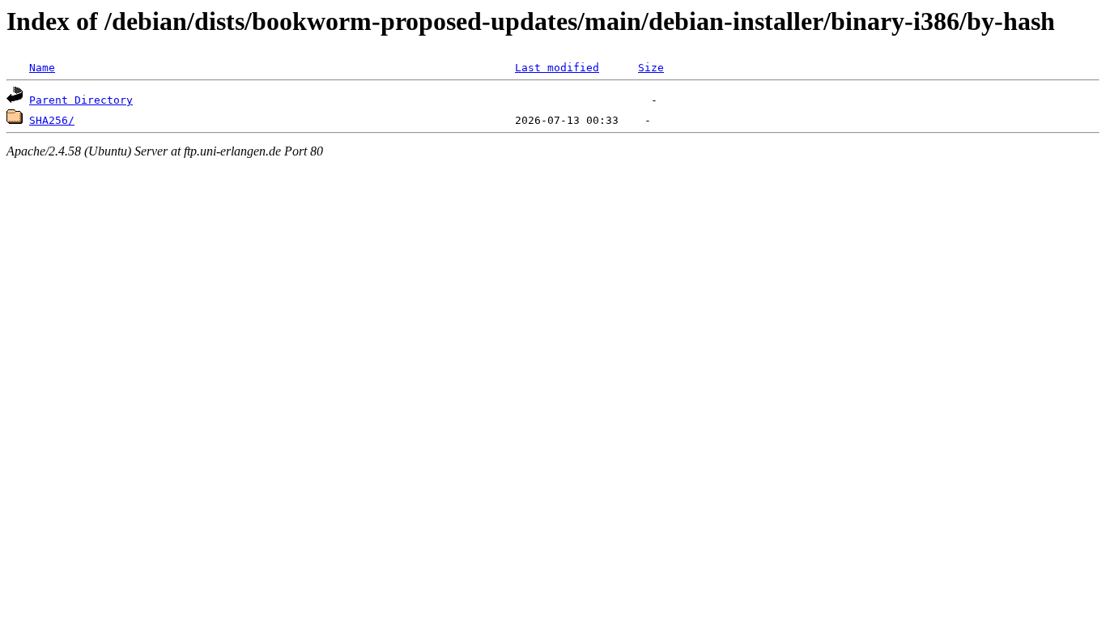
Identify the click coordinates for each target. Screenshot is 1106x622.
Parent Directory (81, 100)
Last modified (557, 68)
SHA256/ (51, 120)
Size (651, 68)
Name (42, 68)
